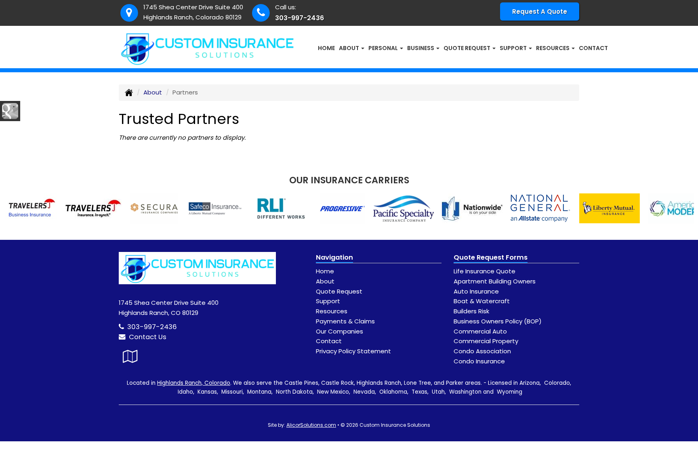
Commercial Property (486, 341)
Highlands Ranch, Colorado (193, 383)
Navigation (334, 257)
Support (328, 301)
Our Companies (339, 331)
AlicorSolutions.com (311, 425)
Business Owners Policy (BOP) (498, 321)
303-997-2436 (299, 18)
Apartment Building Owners (495, 281)
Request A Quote (539, 11)
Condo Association (482, 351)
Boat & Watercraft (482, 301)
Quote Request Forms (491, 257)
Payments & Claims (345, 321)
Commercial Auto (480, 331)
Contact (593, 48)
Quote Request (339, 291)
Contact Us (146, 337)
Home (326, 48)
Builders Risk (471, 311)
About (152, 92)
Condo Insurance (479, 361)
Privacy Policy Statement (353, 351)
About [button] (349, 48)
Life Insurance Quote (484, 271)
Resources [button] (553, 48)
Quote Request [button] (468, 48)
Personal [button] (383, 48)
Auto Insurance (476, 291)
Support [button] (514, 48)
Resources (331, 311)
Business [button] (421, 48)
